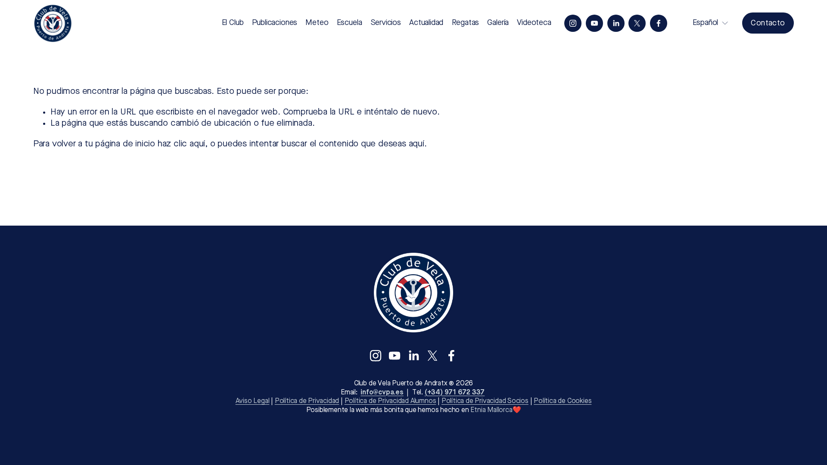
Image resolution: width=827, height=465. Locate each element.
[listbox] (705, 23)
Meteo (316, 23)
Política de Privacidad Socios (485, 401)
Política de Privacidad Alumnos (390, 401)
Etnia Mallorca (491, 410)
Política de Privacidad (307, 401)
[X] (637, 23)
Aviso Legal (253, 401)
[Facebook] (658, 23)
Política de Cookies (562, 401)
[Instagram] (572, 23)
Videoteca (534, 23)
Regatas (465, 23)
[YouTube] (594, 23)
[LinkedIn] (616, 23)
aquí (416, 144)
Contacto (768, 23)
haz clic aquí (181, 144)
